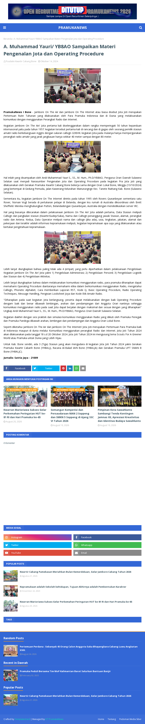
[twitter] (38, 545)
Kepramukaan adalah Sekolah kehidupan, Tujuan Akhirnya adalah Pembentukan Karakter (73, 586)
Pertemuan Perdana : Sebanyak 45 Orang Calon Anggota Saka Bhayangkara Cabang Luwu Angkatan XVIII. (79, 648)
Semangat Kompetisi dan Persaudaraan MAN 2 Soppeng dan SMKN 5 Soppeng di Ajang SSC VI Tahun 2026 (72, 415)
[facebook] (107, 537)
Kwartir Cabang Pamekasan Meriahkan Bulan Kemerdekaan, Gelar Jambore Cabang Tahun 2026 (75, 571)
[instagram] (38, 537)
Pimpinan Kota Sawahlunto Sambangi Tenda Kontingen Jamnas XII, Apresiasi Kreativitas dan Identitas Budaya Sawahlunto (119, 415)
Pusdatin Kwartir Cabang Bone (21, 61)
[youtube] (38, 553)
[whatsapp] (107, 545)
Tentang (112, 719)
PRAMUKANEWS (72, 27)
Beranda (8, 38)
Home (101, 719)
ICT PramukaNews (54, 719)
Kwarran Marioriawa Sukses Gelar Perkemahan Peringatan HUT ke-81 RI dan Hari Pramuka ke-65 (25, 413)
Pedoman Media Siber (130, 719)
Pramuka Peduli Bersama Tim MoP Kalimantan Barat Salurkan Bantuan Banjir (65, 671)
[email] (107, 553)
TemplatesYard (22, 719)
